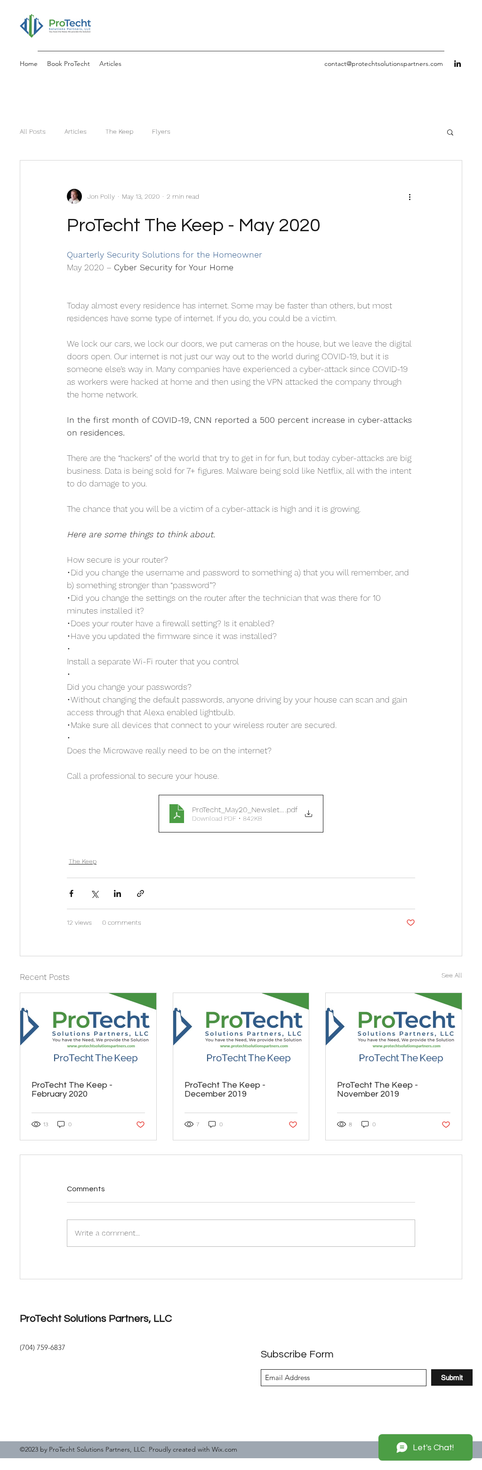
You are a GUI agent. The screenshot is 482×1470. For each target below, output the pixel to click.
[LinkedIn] (457, 63)
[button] (450, 132)
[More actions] (409, 196)
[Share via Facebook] (71, 893)
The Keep (119, 131)
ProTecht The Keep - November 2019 (377, 1089)
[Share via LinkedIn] (117, 893)
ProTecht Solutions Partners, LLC (96, 1318)
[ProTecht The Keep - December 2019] (241, 1031)
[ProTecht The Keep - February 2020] (88, 1031)
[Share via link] (140, 893)
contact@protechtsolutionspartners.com (383, 63)
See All (452, 975)
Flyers (161, 131)
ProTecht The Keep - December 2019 (225, 1089)
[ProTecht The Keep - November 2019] (394, 1031)
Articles (75, 131)
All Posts (33, 131)
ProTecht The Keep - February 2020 (72, 1089)
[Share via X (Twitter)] (94, 893)
